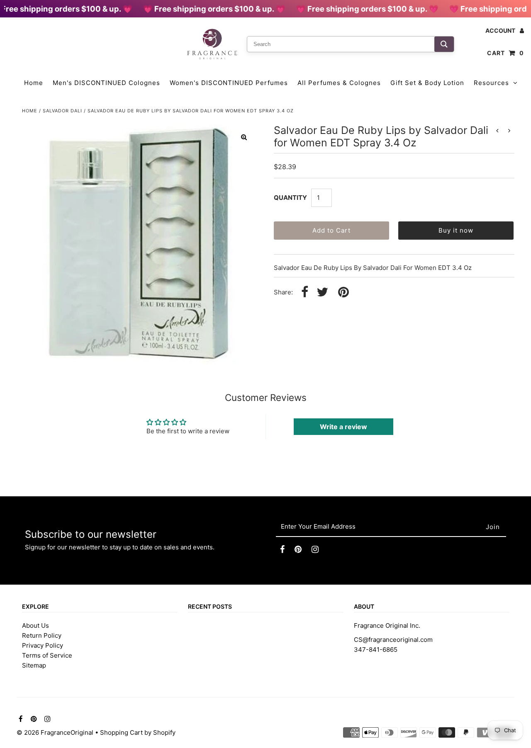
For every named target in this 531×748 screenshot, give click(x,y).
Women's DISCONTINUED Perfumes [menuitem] (229, 83)
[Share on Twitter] (322, 292)
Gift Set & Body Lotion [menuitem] (427, 83)
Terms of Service (47, 655)
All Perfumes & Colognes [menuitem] (339, 83)
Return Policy (41, 635)
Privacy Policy (42, 645)
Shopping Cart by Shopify (137, 732)
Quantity (290, 198)
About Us (35, 625)
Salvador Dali (62, 111)
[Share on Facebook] (304, 292)
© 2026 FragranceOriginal (55, 732)
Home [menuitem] (33, 83)
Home (29, 111)
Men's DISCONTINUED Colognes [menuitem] (106, 83)
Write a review (343, 427)
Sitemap (34, 665)
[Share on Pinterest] (343, 292)
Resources (491, 83)
